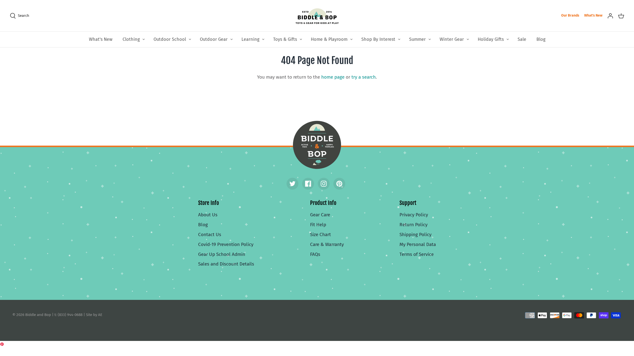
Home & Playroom (329, 39)
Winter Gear (452, 39)
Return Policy (413, 224)
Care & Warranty (327, 244)
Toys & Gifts (285, 39)
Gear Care (320, 215)
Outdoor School (170, 39)
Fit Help (318, 224)
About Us (207, 215)
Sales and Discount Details (226, 264)
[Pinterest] (339, 184)
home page (332, 77)
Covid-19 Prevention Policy (225, 244)
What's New (593, 15)
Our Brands (570, 15)
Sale (522, 39)
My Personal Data (417, 244)
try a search (363, 77)
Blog (540, 39)
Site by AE (94, 314)
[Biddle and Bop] (317, 15)
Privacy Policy (413, 215)
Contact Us (209, 234)
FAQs (315, 254)
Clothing (131, 39)
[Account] (610, 15)
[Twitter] (292, 184)
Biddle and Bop (317, 145)
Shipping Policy (415, 234)
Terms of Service (416, 254)
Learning (250, 39)
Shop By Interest (378, 39)
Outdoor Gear (214, 39)
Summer (417, 39)
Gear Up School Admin (221, 254)
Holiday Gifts (491, 39)
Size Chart (320, 234)
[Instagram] (324, 184)
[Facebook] (308, 184)
